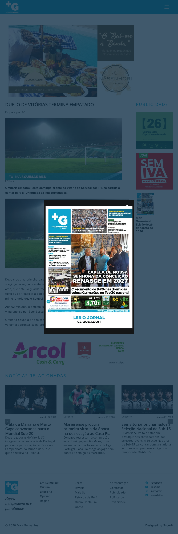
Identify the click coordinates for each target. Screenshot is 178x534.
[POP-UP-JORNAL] (89, 207)
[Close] (126, 206)
